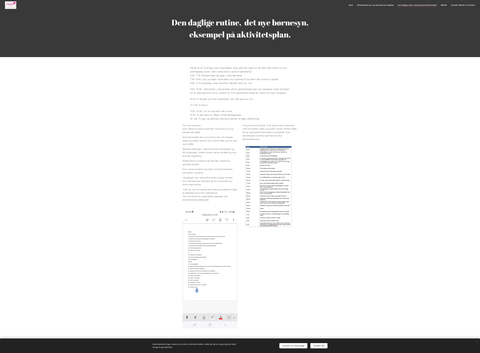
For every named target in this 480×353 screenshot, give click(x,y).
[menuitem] (351, 5)
